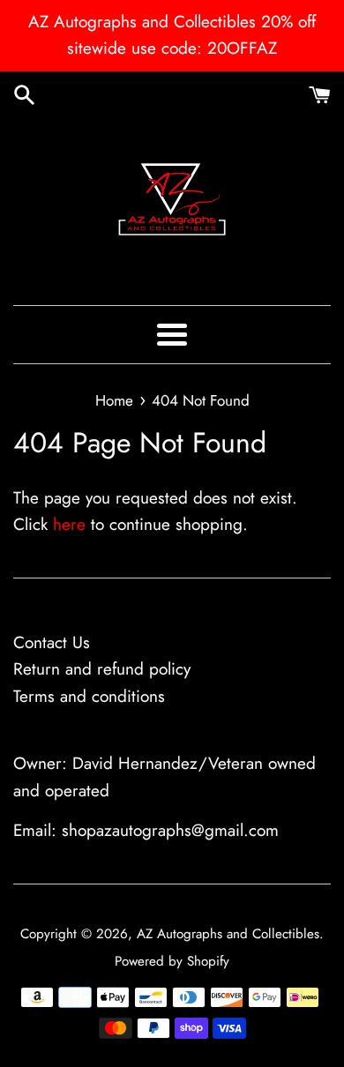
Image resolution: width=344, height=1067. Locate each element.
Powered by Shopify (172, 961)
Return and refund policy (102, 669)
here (69, 524)
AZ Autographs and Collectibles (228, 934)
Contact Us (51, 642)
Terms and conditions (89, 696)
